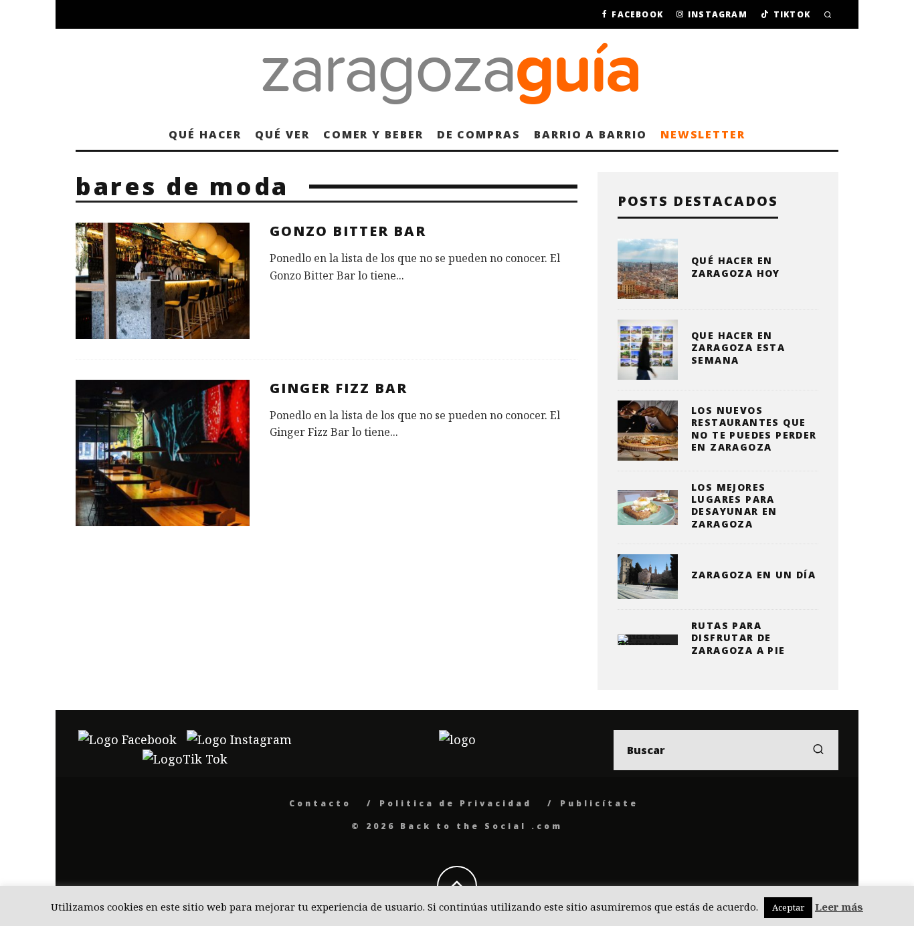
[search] (818, 750)
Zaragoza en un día (753, 574)
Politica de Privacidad (455, 803)
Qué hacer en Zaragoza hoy (735, 266)
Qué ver (282, 134)
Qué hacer (205, 134)
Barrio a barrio (590, 134)
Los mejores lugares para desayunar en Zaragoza (734, 505)
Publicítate (599, 803)
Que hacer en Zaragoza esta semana (738, 347)
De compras (479, 134)
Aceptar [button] (788, 907)
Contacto (320, 803)
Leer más (839, 906)
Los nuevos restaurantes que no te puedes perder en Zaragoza (754, 428)
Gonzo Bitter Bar (348, 231)
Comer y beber (373, 134)
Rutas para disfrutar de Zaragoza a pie (738, 637)
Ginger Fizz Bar (338, 388)
